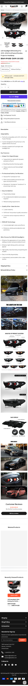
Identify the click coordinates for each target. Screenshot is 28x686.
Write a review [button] (14, 514)
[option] (14, 2)
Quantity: (3, 85)
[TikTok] (12, 666)
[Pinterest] (9, 666)
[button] (1, 46)
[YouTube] (15, 666)
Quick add (14, 596)
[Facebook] (2, 666)
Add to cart (14, 93)
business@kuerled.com (11, 658)
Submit (22, 641)
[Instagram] (5, 666)
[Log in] (22, 7)
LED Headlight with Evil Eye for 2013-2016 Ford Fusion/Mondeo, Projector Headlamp (14, 601)
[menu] (2, 7)
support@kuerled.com (10, 656)
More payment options (14, 101)
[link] (14, 290)
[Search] (6, 7)
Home (2, 11)
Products (8, 11)
